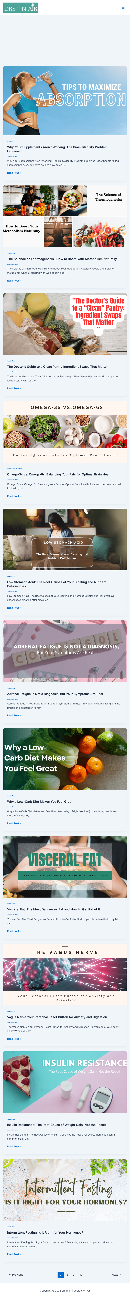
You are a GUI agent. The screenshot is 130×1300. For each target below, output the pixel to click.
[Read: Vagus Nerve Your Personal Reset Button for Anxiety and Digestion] (65, 974)
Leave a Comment (12, 156)
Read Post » (14, 173)
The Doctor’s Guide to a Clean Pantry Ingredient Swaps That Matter (57, 366)
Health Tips (11, 253)
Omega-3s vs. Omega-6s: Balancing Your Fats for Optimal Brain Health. (60, 474)
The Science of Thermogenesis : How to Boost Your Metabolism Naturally (62, 259)
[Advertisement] (65, 41)
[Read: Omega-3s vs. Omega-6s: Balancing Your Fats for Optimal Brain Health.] (65, 431)
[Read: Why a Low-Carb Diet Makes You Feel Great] (65, 758)
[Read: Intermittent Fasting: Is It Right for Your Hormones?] (65, 1189)
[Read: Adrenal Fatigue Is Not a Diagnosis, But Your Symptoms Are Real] (65, 651)
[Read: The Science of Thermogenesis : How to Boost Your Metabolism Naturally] (65, 216)
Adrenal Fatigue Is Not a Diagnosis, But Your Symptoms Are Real (55, 694)
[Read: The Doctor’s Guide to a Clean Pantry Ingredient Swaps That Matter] (65, 323)
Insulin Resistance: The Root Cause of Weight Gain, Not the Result (56, 1125)
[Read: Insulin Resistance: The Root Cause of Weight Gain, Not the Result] (65, 1082)
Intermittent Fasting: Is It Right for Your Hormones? (45, 1232)
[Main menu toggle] (123, 7)
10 (81, 1274)
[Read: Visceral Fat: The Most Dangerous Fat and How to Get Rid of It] (65, 866)
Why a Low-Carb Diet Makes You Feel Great (39, 801)
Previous (16, 1274)
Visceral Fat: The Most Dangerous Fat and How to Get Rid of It (53, 909)
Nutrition (10, 141)
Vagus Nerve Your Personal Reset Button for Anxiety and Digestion (57, 1017)
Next (116, 1274)
